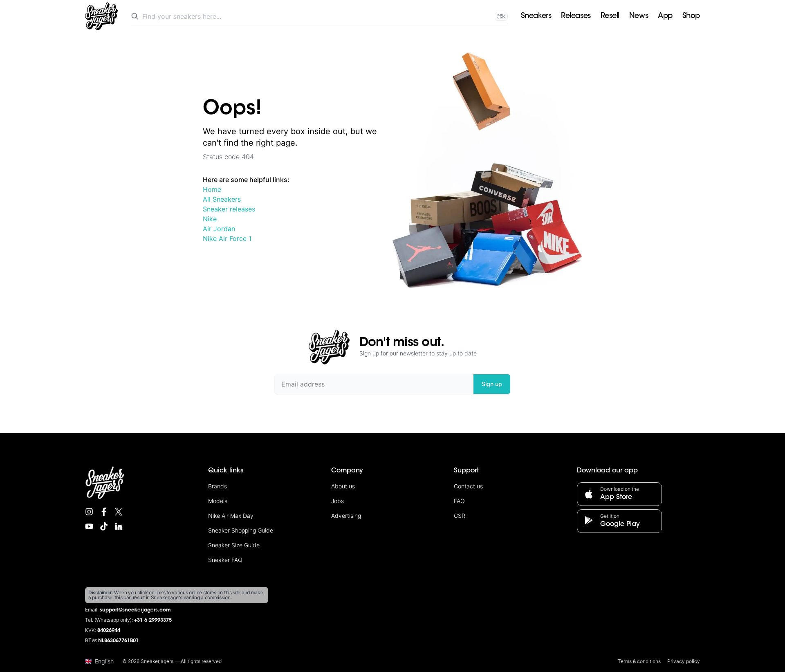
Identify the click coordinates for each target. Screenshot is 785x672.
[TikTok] (104, 526)
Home (212, 189)
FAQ (459, 500)
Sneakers (536, 16)
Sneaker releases (229, 209)
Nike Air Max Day (230, 515)
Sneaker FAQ (225, 559)
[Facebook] (104, 512)
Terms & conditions (639, 661)
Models (217, 500)
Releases (575, 16)
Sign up (492, 383)
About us (343, 486)
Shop (691, 16)
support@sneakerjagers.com (135, 610)
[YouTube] (89, 526)
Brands (217, 486)
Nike (210, 219)
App (665, 16)
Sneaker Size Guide (234, 545)
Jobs (337, 500)
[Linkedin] (118, 526)
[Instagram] (89, 512)
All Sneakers (222, 199)
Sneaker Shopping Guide (240, 530)
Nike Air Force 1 (227, 238)
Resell (610, 16)
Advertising (346, 515)
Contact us (468, 486)
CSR (459, 515)
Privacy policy (683, 661)
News (638, 16)
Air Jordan (219, 229)
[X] (118, 512)
